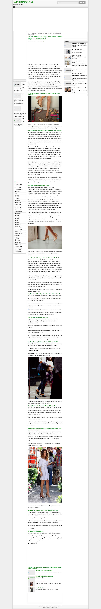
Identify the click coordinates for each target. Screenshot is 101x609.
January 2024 (18, 226)
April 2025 (17, 198)
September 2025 (18, 189)
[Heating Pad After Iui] (68, 59)
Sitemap (54, 606)
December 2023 (18, 228)
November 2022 (18, 248)
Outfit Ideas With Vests (77, 49)
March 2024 (17, 222)
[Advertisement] (50, 19)
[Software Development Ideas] (17, 96)
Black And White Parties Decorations (44, 582)
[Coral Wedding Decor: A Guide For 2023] (67, 70)
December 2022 (18, 246)
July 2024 (17, 215)
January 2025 (18, 204)
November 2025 (18, 186)
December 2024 (18, 206)
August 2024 (17, 213)
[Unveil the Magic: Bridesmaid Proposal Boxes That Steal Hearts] (31, 577)
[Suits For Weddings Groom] (31, 591)
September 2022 (18, 251)
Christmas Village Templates (78, 82)
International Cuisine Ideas (20, 112)
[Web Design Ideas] (17, 84)
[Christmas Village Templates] (67, 83)
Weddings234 (23, 2)
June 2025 (17, 195)
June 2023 (17, 235)
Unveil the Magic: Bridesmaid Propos (44, 576)
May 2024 (17, 218)
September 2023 (18, 233)
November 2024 (18, 207)
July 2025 (17, 193)
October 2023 (18, 231)
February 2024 (18, 224)
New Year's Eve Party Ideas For (79, 43)
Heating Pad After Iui (76, 55)
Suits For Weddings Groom (42, 587)
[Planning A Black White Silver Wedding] (31, 571)
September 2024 (18, 211)
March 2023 (17, 240)
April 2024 (17, 220)
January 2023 (18, 244)
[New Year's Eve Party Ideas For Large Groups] (67, 44)
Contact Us (45, 606)
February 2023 (18, 242)
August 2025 (17, 191)
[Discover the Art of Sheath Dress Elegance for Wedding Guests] (67, 76)
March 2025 (17, 200)
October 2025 (18, 187)
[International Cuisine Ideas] (17, 108)
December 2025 (18, 184)
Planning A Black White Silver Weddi (44, 570)
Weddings (34, 33)
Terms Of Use (60, 606)
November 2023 (18, 229)
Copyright (50, 606)
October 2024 (18, 209)
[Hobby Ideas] (17, 119)
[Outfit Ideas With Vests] (68, 53)
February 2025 (18, 202)
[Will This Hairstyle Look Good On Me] (68, 91)
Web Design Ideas (23, 85)
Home (29, 33)
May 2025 (17, 197)
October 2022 (18, 249)
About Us (40, 606)
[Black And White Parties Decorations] (31, 586)
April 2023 (17, 239)
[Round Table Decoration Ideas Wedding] (67, 65)
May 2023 (17, 237)
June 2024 (17, 217)
